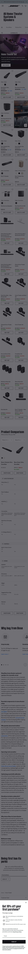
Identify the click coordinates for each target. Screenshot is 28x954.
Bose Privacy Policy (17, 931)
